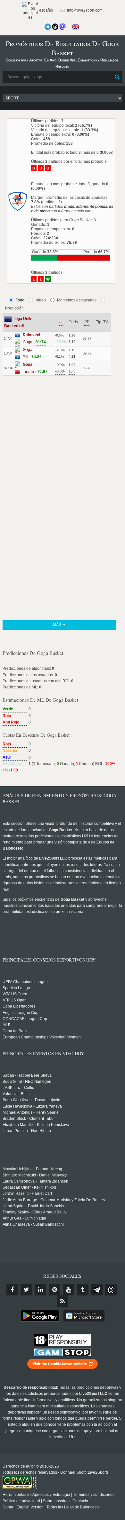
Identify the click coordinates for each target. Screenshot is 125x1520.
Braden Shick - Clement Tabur (29, 1118)
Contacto (80, 1501)
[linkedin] (40, 1289)
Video (41, 300)
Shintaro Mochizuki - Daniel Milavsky (35, 1175)
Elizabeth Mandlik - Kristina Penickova (36, 1124)
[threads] (111, 1289)
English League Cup (20, 1012)
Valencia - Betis (16, 1094)
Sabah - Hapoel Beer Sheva (27, 1075)
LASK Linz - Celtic (18, 1087)
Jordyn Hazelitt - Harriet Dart (27, 1193)
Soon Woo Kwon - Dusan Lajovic (31, 1100)
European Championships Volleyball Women (42, 1037)
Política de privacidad (21, 1501)
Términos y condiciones (93, 1494)
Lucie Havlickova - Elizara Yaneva (32, 1106)
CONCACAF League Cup (25, 1019)
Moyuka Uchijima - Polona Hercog (32, 1169)
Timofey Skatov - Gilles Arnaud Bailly (34, 1212)
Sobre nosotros (56, 1501)
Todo (20, 300)
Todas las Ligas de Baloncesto (73, 1507)
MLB (7, 1025)
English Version (30, 1507)
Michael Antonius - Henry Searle (31, 1112)
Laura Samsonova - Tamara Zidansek (35, 1181)
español (45, 10)
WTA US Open (15, 994)
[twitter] (26, 1289)
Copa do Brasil (16, 1031)
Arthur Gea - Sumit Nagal (24, 1218)
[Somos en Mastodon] (62, 26)
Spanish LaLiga (16, 988)
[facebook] (12, 1289)
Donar (8, 1507)
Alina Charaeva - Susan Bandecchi (33, 1224)
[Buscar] (117, 76)
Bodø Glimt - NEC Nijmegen (27, 1081)
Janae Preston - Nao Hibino (27, 1130)
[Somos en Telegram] (48, 26)
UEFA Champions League (25, 982)
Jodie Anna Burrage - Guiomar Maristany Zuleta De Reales (54, 1200)
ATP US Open (15, 1000)
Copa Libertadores (19, 1006)
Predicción (14, 308)
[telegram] (97, 1289)
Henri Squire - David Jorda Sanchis (33, 1206)
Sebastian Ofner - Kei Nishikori (29, 1187)
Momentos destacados (76, 300)
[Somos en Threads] (55, 26)
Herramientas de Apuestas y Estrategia (36, 1494)
